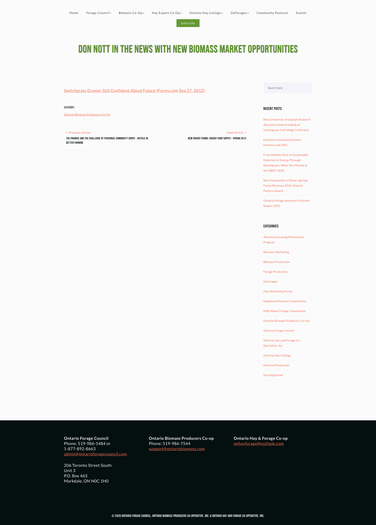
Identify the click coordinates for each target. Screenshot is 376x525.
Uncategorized (273, 375)
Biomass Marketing (276, 252)
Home (73, 13)
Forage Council (97, 13)
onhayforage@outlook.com (259, 443)
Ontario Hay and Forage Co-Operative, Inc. (282, 343)
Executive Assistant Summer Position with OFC (282, 142)
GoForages (239, 13)
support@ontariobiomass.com (177, 448)
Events (301, 13)
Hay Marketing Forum (278, 291)
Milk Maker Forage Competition (285, 311)
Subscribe (188, 23)
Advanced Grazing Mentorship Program (284, 239)
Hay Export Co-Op (166, 13)
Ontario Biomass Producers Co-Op (87, 114)
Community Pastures (272, 13)
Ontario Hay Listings (205, 13)
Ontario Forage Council (279, 330)
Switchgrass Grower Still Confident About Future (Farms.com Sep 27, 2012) (134, 90)
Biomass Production (277, 262)
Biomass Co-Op (130, 13)
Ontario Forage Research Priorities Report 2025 (287, 203)
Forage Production (276, 271)
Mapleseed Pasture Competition (285, 301)
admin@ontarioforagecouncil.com (95, 454)
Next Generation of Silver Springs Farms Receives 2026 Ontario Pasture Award (286, 186)
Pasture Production (276, 365)
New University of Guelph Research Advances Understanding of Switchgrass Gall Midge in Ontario (287, 125)
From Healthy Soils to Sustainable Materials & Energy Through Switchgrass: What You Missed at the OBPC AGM (286, 162)
